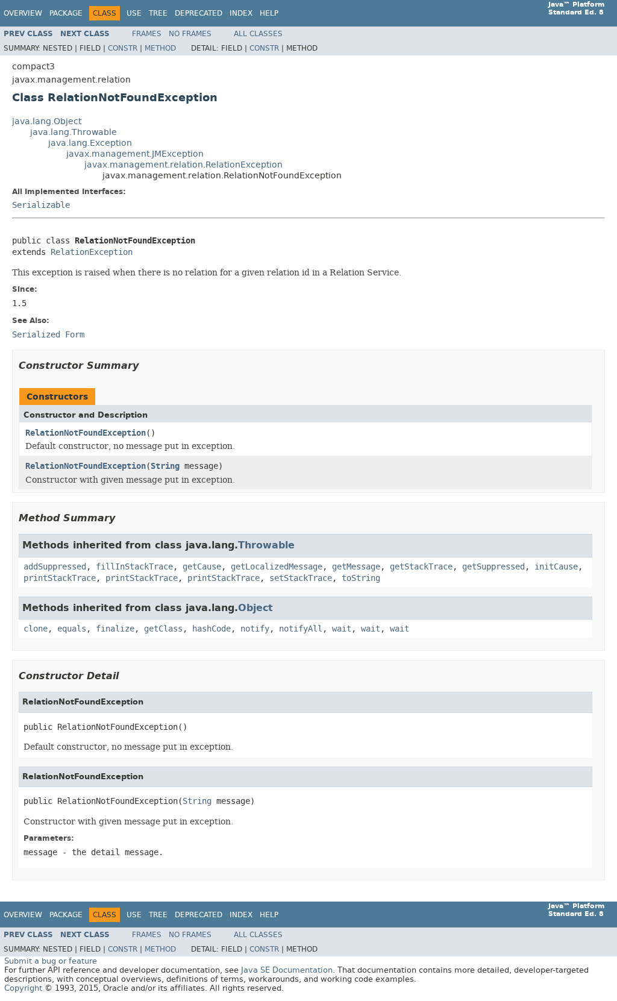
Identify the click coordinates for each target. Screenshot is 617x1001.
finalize (115, 629)
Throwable (266, 545)
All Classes (258, 34)
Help (269, 13)
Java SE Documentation (287, 969)
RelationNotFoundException (85, 433)
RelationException (92, 252)
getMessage (356, 567)
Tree (158, 13)
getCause (202, 567)
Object (255, 607)
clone (35, 629)
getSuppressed (493, 567)
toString (361, 578)
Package (66, 13)
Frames (146, 34)
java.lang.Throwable (73, 132)
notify (254, 629)
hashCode (211, 629)
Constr (122, 48)
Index (241, 13)
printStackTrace (59, 578)
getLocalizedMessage (276, 567)
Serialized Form (48, 335)
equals (71, 629)
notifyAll (300, 629)
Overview (23, 13)
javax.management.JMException (135, 154)
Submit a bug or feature (50, 960)
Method (160, 48)
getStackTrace (421, 567)
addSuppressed (54, 567)
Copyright (23, 988)
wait (341, 629)
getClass (163, 629)
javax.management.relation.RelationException (183, 165)
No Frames (190, 34)
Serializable (41, 205)
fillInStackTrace (134, 567)
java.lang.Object (46, 121)
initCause (556, 567)
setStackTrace (300, 578)
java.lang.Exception (90, 143)
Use (134, 13)
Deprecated (198, 13)
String (165, 466)
